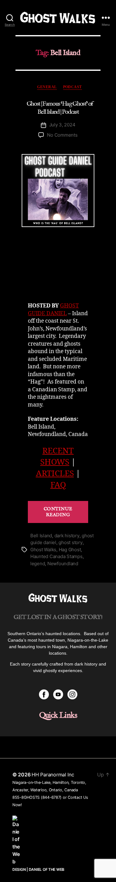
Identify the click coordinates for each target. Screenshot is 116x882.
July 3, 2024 (62, 125)
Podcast (72, 87)
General (47, 87)
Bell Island (41, 536)
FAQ (58, 485)
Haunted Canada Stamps (56, 556)
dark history (66, 536)
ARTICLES (55, 474)
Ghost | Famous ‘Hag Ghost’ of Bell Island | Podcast (60, 108)
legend (37, 563)
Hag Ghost (70, 549)
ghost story (70, 542)
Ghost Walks (43, 549)
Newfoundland (62, 563)
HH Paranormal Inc (53, 774)
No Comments (62, 135)
